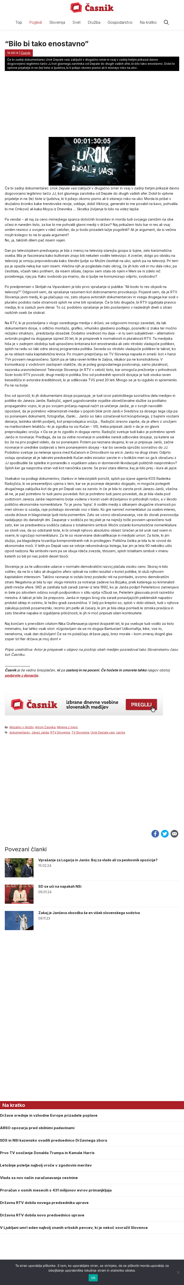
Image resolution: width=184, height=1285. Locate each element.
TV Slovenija (80, 732)
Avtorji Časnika (45, 727)
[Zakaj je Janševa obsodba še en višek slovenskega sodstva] (19, 929)
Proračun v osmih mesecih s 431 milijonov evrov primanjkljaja (56, 1190)
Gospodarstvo (120, 22)
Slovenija (57, 22)
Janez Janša (40, 732)
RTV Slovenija (60, 732)
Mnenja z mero (67, 727)
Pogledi (35, 22)
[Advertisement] (92, 787)
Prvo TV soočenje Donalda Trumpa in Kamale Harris (47, 1152)
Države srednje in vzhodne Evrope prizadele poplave (49, 1115)
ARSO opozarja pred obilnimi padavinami (37, 1128)
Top (18, 22)
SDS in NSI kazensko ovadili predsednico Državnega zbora (53, 1140)
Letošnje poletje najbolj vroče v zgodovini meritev (46, 1165)
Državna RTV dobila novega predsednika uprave (44, 1202)
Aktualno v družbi (21, 727)
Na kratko (148, 22)
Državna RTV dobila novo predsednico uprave (42, 1215)
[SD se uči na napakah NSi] (19, 902)
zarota (120, 732)
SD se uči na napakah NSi (59, 886)
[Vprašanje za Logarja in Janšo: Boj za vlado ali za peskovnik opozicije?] (19, 876)
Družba (94, 22)
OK (93, 1278)
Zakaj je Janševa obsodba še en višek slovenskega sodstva (89, 913)
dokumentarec (19, 732)
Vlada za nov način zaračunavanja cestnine (39, 1177)
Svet (76, 22)
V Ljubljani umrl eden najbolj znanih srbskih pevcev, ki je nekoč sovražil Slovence (74, 1227)
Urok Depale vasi (103, 732)
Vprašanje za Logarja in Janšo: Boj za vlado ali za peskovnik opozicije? (98, 860)
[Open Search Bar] (166, 22)
